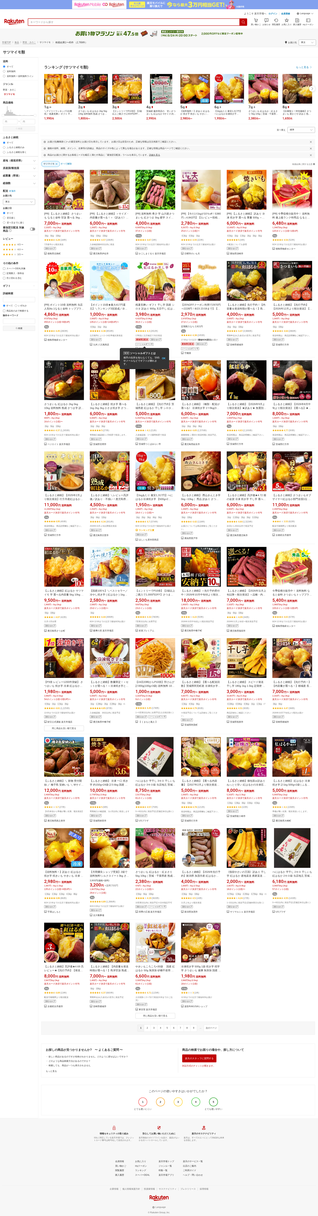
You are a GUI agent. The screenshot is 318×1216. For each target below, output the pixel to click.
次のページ (211, 1028)
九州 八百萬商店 (101, 345)
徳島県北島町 (54, 253)
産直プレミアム (146, 631)
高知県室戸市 (191, 538)
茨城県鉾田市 (99, 821)
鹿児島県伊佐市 (101, 253)
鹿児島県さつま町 (56, 631)
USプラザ (144, 821)
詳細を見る (154, 155)
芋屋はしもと (54, 912)
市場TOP (6, 42)
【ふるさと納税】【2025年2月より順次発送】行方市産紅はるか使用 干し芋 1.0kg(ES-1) (63, 499)
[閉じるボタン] (311, 142)
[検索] (243, 22)
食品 (17, 42)
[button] (305, 14)
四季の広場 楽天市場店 (150, 912)
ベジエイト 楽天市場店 (58, 444)
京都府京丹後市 (283, 535)
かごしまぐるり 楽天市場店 (152, 253)
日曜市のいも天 (192, 253)
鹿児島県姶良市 (192, 444)
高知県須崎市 (236, 253)
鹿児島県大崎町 (283, 821)
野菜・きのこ (29, 42)
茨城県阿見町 (191, 725)
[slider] (3, 115)
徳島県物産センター (286, 249)
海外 (13, 191)
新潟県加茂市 (191, 912)
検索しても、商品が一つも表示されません (70, 1065)
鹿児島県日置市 (101, 535)
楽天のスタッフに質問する (199, 1058)
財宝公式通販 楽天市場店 (59, 722)
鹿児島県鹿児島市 (239, 535)
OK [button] (163, 358)
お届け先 (7, 196)
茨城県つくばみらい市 (150, 444)
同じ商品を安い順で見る (64, 728)
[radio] (4, 66)
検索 (20, 128)
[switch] (32, 229)
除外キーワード (10, 315)
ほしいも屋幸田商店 (149, 540)
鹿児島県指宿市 (237, 631)
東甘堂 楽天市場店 (148, 1009)
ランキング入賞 (146, 530)
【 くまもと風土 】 (148, 722)
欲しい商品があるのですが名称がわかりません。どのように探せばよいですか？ (88, 1056)
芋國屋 (187, 353)
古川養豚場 (98, 915)
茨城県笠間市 (99, 444)
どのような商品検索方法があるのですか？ (70, 1061)
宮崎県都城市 (236, 345)
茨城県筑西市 (236, 722)
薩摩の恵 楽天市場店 (103, 631)
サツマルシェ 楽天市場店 (242, 912)
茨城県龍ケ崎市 (237, 816)
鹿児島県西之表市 (56, 821)
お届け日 (7, 208)
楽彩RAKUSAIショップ (195, 1006)
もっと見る (51, 1071)
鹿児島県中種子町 (193, 631)
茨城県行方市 (282, 345)
